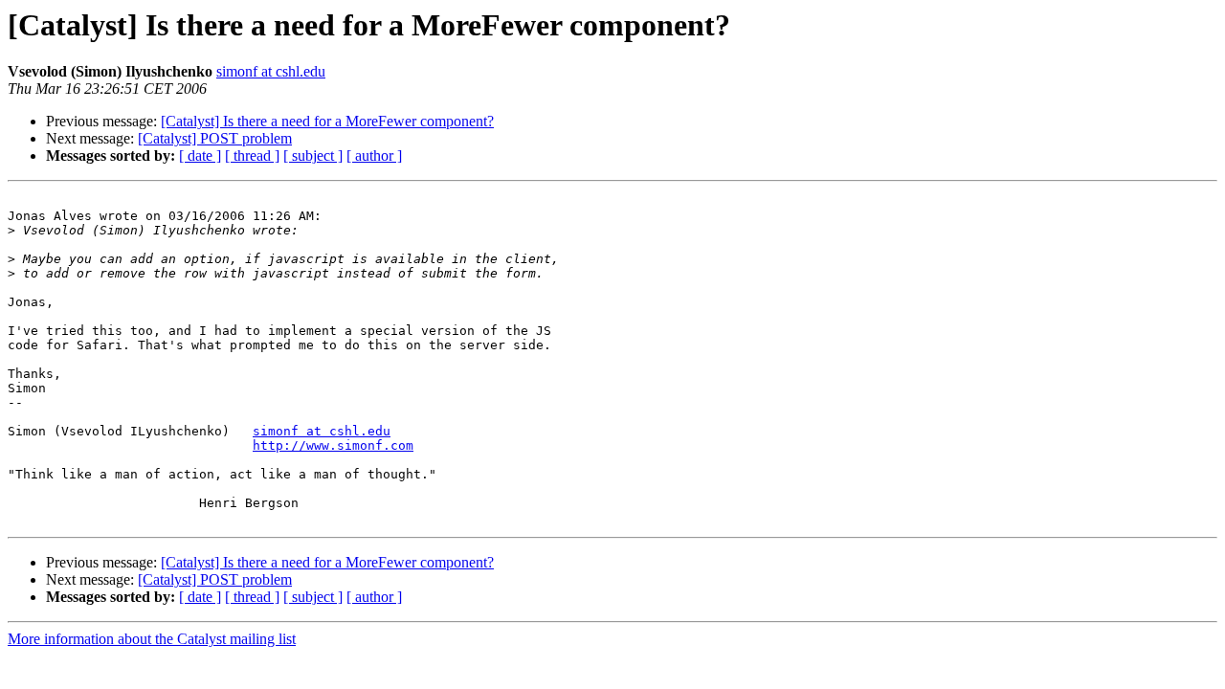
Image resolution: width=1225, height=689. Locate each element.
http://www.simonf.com (333, 445)
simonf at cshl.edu (270, 71)
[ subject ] (313, 155)
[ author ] (374, 155)
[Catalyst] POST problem (215, 138)
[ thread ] (252, 155)
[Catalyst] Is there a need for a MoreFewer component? (327, 121)
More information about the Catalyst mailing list (152, 639)
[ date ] (200, 155)
